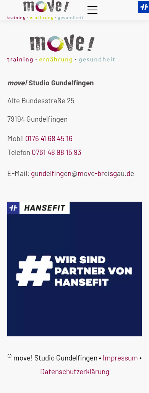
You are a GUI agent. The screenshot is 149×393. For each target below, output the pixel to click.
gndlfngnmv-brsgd (80, 173)
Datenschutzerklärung (74, 371)
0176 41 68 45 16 (49, 138)
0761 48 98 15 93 (56, 152)
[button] (92, 10)
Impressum (120, 357)
